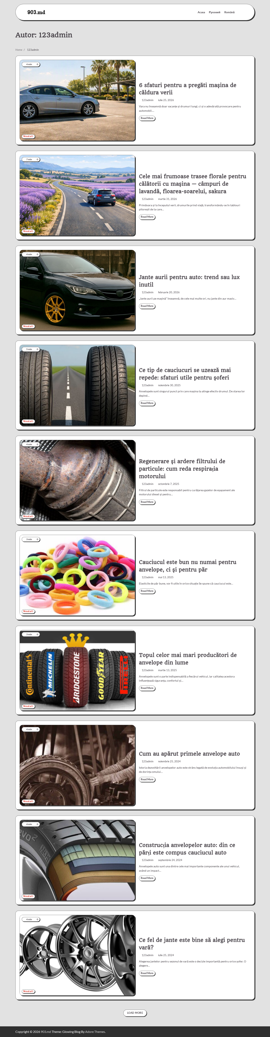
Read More (147, 118)
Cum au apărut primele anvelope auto (189, 754)
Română (229, 12)
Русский (214, 12)
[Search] (240, 12)
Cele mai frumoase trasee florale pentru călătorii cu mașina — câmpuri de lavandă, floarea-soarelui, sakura (192, 184)
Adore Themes (95, 1031)
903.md (36, 12)
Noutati (28, 136)
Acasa (201, 12)
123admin (147, 100)
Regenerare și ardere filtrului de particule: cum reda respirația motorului (182, 469)
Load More (135, 1012)
